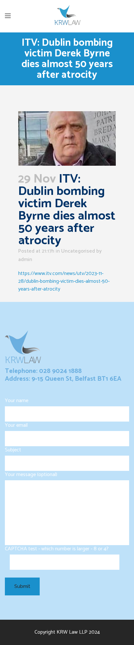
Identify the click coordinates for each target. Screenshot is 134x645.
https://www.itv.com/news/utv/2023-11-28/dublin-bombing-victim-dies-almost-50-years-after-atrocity (64, 281)
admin (25, 259)
